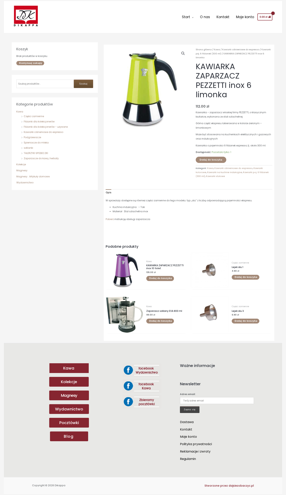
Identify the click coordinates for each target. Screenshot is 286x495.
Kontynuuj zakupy (30, 63)
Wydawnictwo (24, 182)
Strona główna (204, 49)
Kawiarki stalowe (215, 176)
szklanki (28, 147)
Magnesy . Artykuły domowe (33, 176)
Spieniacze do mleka (36, 142)
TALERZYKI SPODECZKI (36, 153)
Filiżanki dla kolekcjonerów (39, 121)
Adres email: (188, 394)
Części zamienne (34, 116)
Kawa (19, 111)
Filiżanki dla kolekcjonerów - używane (46, 126)
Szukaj (83, 83)
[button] (183, 53)
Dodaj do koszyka (211, 159)
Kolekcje (21, 164)
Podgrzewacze (32, 137)
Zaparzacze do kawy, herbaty (41, 158)
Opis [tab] (108, 192)
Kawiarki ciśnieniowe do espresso (43, 132)
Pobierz (110, 219)
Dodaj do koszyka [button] (160, 278)
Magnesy (21, 170)
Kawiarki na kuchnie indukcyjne (224, 172)
